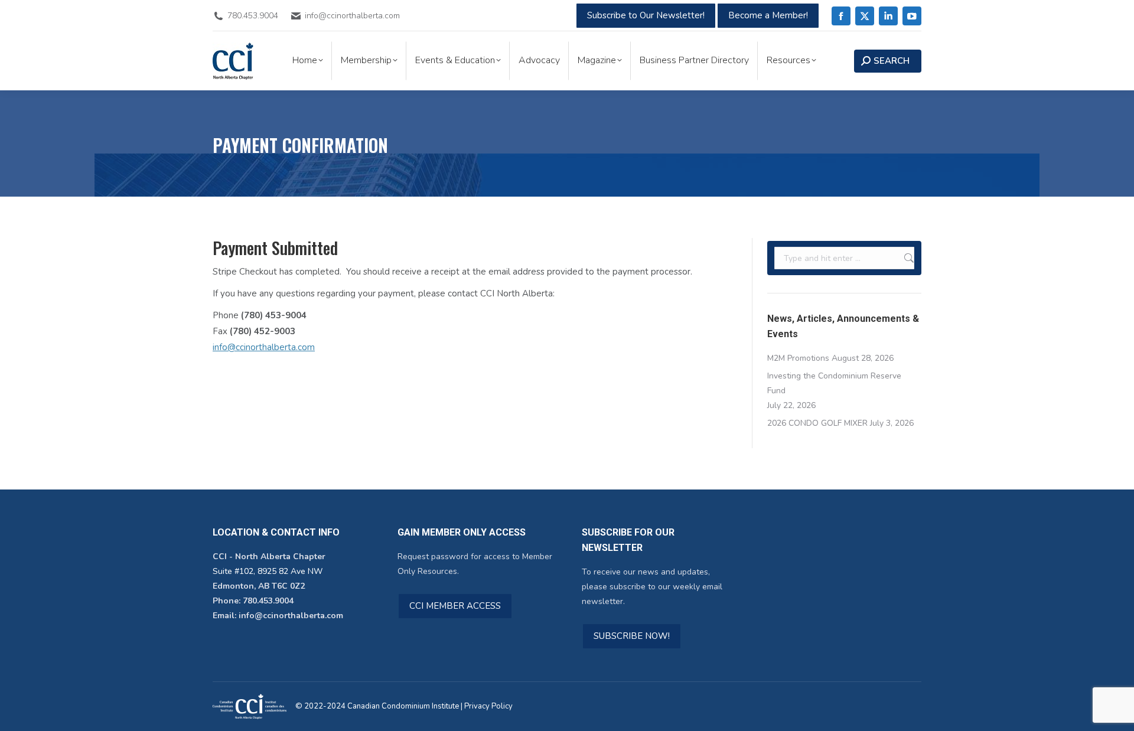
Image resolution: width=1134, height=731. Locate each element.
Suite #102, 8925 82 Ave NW (267, 571)
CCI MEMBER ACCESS (455, 606)
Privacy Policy (488, 706)
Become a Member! (768, 15)
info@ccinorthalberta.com (264, 347)
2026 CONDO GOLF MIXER (817, 423)
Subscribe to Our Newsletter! (646, 15)
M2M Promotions (798, 358)
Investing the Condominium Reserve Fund (834, 383)
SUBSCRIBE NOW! (632, 636)
